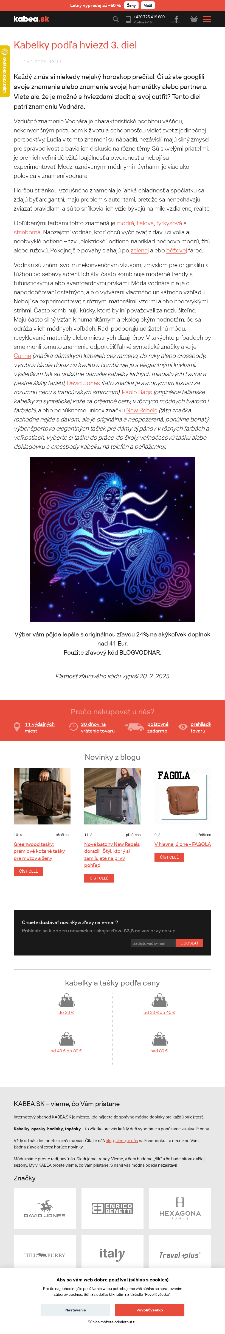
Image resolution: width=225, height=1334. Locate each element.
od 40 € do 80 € (66, 1050)
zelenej (140, 250)
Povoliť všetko (149, 1310)
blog (110, 1140)
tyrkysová (169, 223)
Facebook (176, 18)
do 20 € (66, 1012)
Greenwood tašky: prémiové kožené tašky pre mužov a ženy (39, 851)
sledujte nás (127, 1140)
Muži (148, 5)
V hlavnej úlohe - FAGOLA (182, 844)
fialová (145, 223)
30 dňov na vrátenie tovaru (98, 727)
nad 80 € (159, 1050)
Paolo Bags (137, 392)
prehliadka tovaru (202, 727)
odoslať (189, 943)
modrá (125, 223)
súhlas (148, 1288)
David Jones (83, 383)
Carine (22, 355)
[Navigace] (205, 19)
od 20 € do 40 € (159, 1012)
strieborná (27, 232)
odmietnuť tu (125, 1322)
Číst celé (28, 871)
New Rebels (141, 410)
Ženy (131, 5)
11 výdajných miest (40, 727)
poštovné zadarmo (157, 727)
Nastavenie (75, 1310)
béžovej (176, 250)
